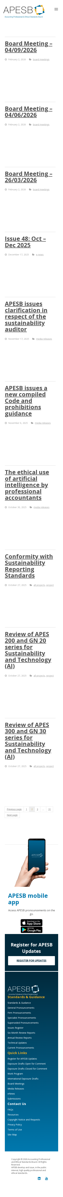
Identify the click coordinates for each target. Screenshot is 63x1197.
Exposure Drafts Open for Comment (27, 1063)
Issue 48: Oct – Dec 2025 (25, 242)
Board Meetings (16, 1083)
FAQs (10, 1109)
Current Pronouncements (21, 1047)
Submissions (14, 1098)
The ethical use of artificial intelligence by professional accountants (27, 484)
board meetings (41, 59)
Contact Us (17, 1104)
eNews (11, 1093)
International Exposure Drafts (23, 1078)
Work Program (15, 1073)
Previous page (14, 809)
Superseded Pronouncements (23, 1022)
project (50, 585)
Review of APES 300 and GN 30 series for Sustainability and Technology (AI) (28, 741)
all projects (39, 585)
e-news (40, 254)
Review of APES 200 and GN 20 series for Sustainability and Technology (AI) (28, 650)
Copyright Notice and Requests (24, 1119)
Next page (12, 815)
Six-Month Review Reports (21, 1032)
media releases (44, 338)
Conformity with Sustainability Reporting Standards (29, 565)
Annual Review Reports (20, 1037)
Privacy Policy (15, 1124)
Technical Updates (17, 1042)
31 (49, 809)
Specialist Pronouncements (22, 1017)
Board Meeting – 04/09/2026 (28, 46)
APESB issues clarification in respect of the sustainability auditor (26, 316)
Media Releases (16, 1088)
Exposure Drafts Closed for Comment (27, 1068)
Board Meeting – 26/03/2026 (28, 177)
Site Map (12, 1134)
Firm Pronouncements (19, 1012)
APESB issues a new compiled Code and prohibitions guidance (26, 400)
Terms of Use (15, 1129)
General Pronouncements (21, 1007)
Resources (13, 1114)
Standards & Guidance (19, 1002)
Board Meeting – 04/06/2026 (28, 112)
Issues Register (15, 1027)
